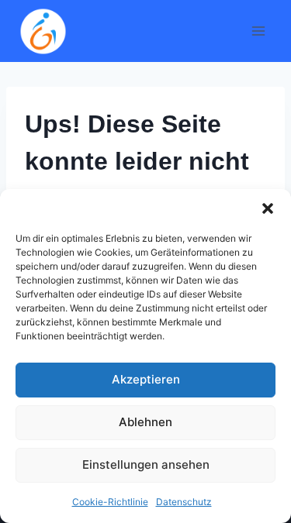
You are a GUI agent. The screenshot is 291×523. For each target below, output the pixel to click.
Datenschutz (184, 502)
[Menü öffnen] (258, 31)
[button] (267, 208)
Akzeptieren (146, 379)
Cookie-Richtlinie (110, 502)
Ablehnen (145, 422)
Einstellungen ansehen (146, 464)
